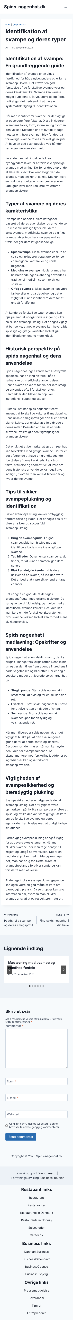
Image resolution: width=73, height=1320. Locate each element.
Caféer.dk (36, 1235)
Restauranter (36, 1205)
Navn (11, 1081)
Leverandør (36, 1298)
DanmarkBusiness (36, 1251)
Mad (8, 24)
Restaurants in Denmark (36, 1212)
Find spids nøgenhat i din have (54, 920)
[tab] (30, 986)
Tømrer (36, 1305)
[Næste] (63, 970)
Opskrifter (19, 24)
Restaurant (36, 1197)
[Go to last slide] (9, 970)
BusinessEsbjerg (36, 1274)
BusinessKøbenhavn (36, 1259)
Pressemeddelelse (36, 1290)
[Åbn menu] (66, 6)
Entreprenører (36, 1313)
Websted (13, 1114)
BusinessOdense (36, 1266)
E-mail (12, 1098)
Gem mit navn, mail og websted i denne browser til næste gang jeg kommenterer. (34, 1125)
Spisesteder (36, 1227)
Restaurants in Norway (36, 1220)
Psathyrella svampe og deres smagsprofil (18, 920)
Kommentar (14, 1026)
